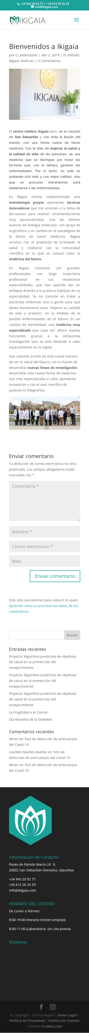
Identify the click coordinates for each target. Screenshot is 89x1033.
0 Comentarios (49, 60)
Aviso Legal (67, 1015)
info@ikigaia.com (22, 890)
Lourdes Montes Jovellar (28, 752)
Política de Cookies (64, 1020)
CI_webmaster (26, 55)
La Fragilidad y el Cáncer (28, 712)
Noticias (27, 60)
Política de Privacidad (27, 1020)
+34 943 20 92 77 (22, 879)
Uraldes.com (52, 1026)
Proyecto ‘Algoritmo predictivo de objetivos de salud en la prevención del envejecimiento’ (42, 662)
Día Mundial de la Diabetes (30, 719)
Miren (14, 739)
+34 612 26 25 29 (22, 884)
